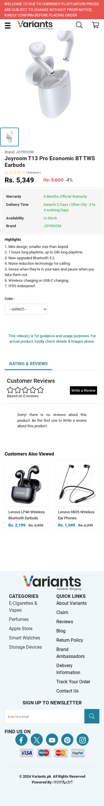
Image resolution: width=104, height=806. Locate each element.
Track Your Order (73, 681)
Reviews (64, 621)
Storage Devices (25, 647)
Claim (62, 612)
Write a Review (83, 390)
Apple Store (20, 628)
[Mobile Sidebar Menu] (7, 25)
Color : (10, 299)
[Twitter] (37, 740)
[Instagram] (83, 740)
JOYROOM (52, 226)
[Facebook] (21, 740)
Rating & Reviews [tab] (28, 363)
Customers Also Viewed (29, 454)
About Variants (71, 603)
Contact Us (67, 691)
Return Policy (69, 640)
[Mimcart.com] (63, 782)
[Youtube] (52, 740)
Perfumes (19, 619)
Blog (61, 631)
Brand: (19, 152)
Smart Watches (24, 638)
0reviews (33, 172)
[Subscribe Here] (91, 716)
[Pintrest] (67, 740)
